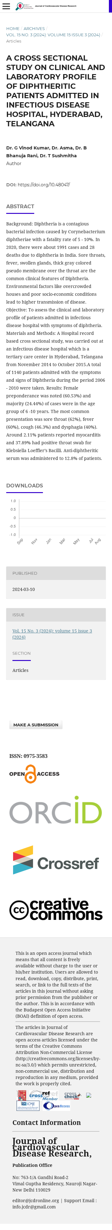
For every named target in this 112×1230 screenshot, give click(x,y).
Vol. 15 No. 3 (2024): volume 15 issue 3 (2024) (53, 34)
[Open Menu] (6, 6)
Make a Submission (35, 724)
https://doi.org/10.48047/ (44, 185)
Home (13, 28)
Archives (34, 28)
